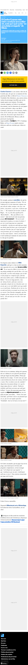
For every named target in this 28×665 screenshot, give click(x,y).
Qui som (3, 638)
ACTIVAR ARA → (13, 85)
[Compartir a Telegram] (7, 73)
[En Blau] (2, 13)
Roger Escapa (10, 123)
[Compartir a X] (2, 73)
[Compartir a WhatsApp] (5, 73)
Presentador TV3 (5, 9)
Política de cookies (6, 654)
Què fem (3, 641)
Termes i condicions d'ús (8, 650)
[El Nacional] (14, 635)
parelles (17, 200)
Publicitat (4, 645)
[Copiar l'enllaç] (16, 73)
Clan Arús (12, 9)
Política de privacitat (7, 652)
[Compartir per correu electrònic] (13, 73)
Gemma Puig (18, 9)
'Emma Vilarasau (22, 96)
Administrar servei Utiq (8, 659)
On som (3, 643)
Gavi (24, 9)
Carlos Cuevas (6, 91)
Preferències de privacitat (8, 656)
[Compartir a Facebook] (10, 73)
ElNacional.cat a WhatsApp (16, 505)
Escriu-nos (4, 647)
